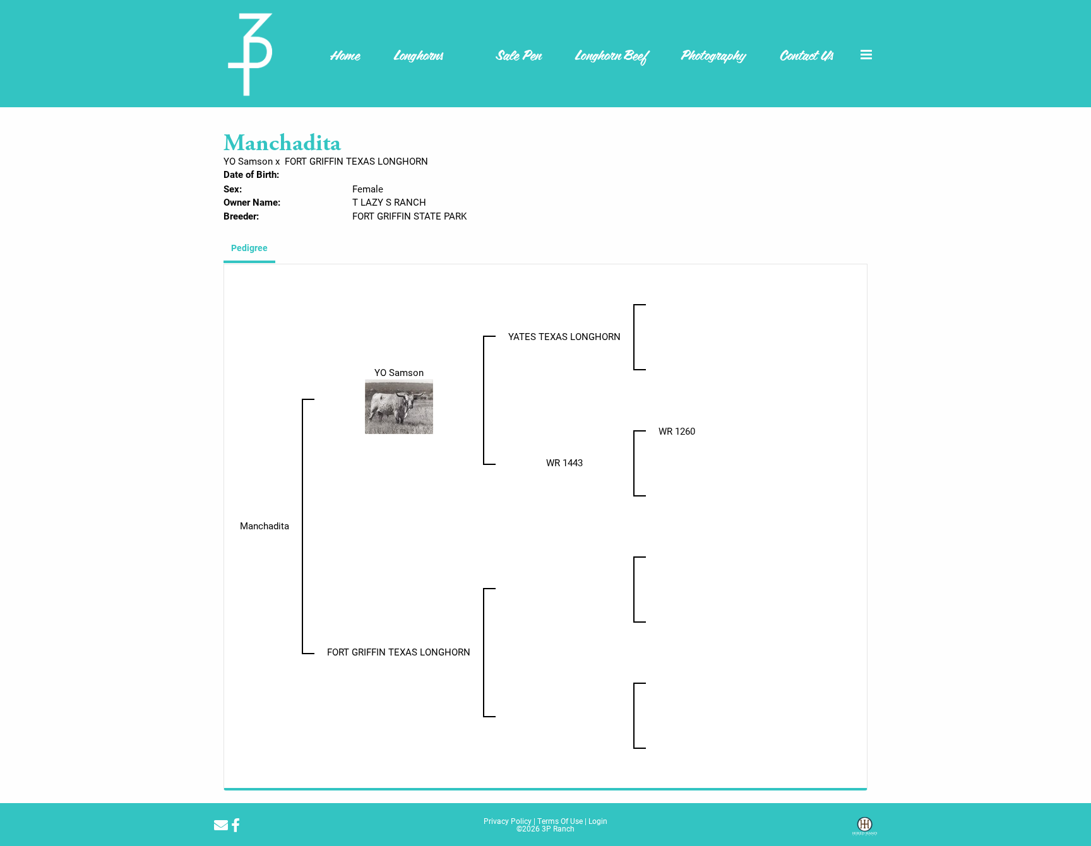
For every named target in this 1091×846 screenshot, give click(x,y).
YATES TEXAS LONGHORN (564, 336)
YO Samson (248, 161)
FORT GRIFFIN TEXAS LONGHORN (356, 161)
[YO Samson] (399, 405)
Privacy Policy (508, 821)
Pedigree (249, 248)
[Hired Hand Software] (864, 831)
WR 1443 (564, 462)
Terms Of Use (560, 821)
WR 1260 (677, 431)
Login (597, 821)
